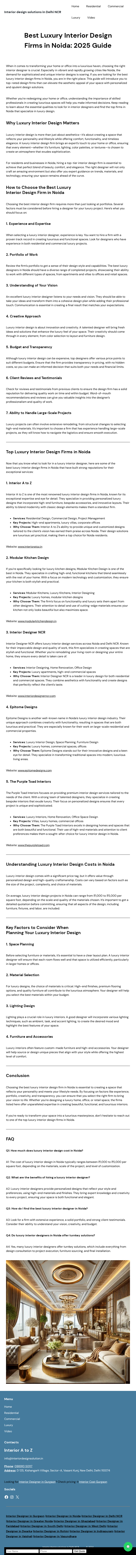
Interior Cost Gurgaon (93, 1482)
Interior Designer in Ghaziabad (74, 1521)
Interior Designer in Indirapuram (91, 1531)
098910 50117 (23, 1466)
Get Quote (79, 1551)
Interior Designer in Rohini (51, 1531)
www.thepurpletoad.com (34, 845)
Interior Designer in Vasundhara (55, 1536)
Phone (8, 1466)
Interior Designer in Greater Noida (30, 1521)
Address (9, 1470)
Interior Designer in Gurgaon (37, 1482)
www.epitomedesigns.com (35, 770)
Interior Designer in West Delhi (85, 1526)
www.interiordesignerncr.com (37, 696)
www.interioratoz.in (30, 546)
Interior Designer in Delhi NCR (102, 1516)
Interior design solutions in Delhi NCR (32, 12)
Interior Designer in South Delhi (42, 1526)
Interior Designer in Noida (63, 1516)
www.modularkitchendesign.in (37, 621)
